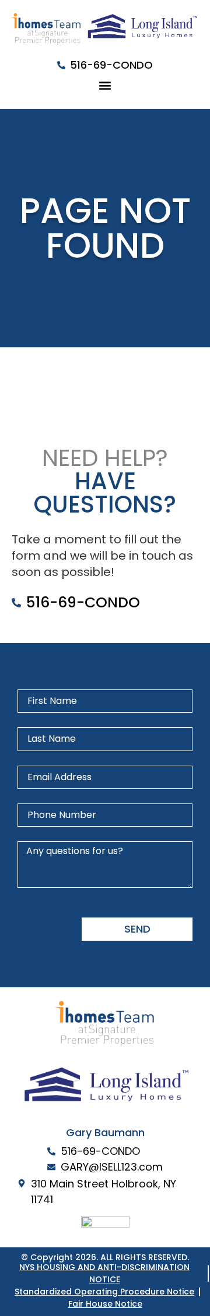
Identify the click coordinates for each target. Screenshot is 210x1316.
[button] (105, 85)
